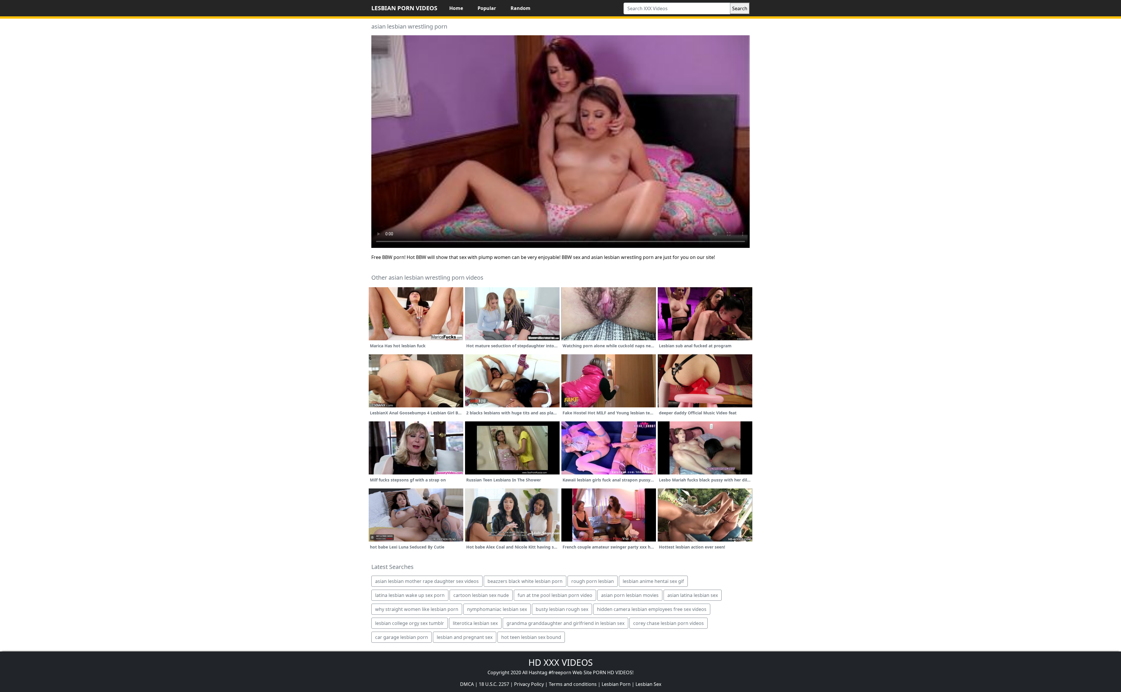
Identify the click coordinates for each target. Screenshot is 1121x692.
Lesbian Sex (648, 684)
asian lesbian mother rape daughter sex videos (427, 581)
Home (456, 8)
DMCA (467, 684)
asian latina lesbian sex (692, 595)
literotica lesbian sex (475, 623)
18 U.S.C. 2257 (494, 684)
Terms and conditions (573, 684)
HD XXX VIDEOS (560, 662)
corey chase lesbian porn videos (668, 623)
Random (520, 8)
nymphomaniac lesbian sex (497, 609)
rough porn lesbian (592, 581)
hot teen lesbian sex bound (531, 637)
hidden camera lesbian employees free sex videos (651, 609)
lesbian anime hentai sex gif (653, 581)
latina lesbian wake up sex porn (410, 595)
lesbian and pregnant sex (464, 637)
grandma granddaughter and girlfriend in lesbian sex (565, 623)
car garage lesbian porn (401, 637)
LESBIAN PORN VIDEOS (404, 8)
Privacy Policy (529, 684)
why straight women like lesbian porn (416, 609)
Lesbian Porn (616, 684)
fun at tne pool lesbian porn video (555, 595)
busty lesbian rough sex (562, 609)
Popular (487, 8)
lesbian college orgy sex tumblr (409, 623)
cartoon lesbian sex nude (481, 595)
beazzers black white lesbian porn (525, 581)
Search (739, 8)
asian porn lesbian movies (630, 595)
